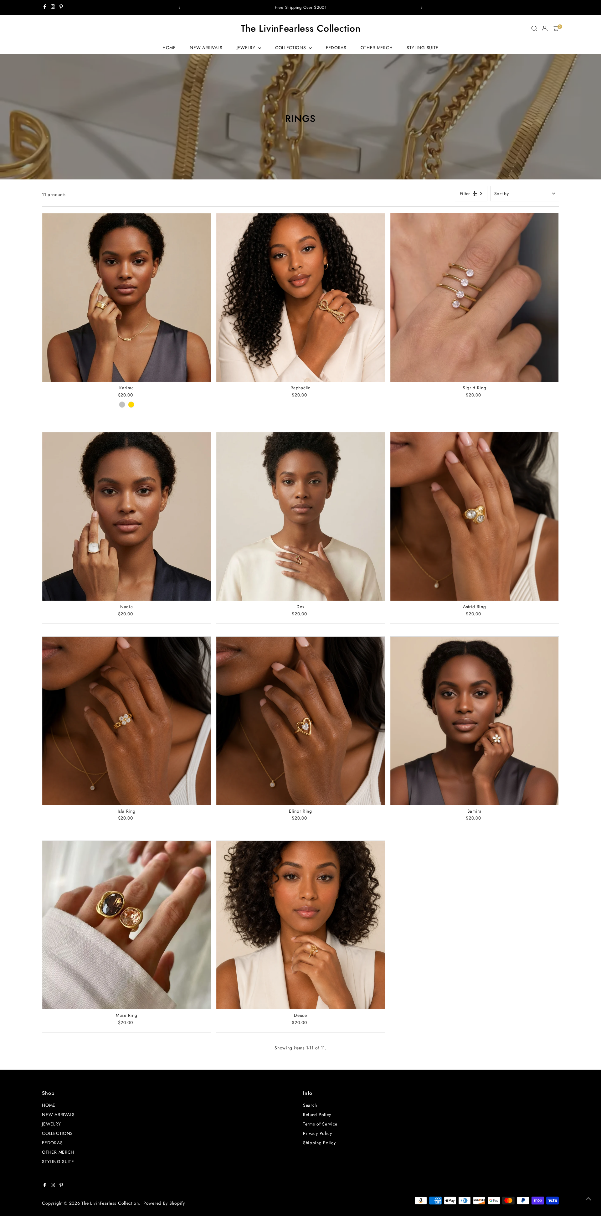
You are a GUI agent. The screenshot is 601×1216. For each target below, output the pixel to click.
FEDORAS (336, 47)
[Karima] (126, 297)
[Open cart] (555, 28)
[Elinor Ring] (300, 721)
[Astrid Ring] (474, 516)
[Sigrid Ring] (474, 297)
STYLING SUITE (423, 47)
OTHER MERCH (377, 47)
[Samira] (474, 721)
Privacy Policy (317, 1133)
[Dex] (300, 516)
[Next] (421, 8)
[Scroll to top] (588, 1199)
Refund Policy (317, 1114)
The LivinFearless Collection (301, 28)
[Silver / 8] (122, 404)
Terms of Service (320, 1124)
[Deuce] (300, 925)
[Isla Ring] (126, 721)
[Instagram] (53, 7)
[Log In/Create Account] (544, 28)
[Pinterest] (61, 7)
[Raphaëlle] (300, 297)
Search (310, 1105)
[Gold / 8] (131, 404)
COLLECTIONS (291, 47)
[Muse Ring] (126, 925)
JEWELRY (247, 47)
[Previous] (179, 8)
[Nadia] (126, 516)
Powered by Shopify (164, 1203)
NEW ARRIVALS (206, 47)
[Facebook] (45, 7)
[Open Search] (534, 28)
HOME (169, 47)
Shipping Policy (319, 1143)
